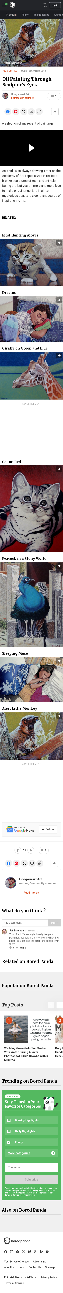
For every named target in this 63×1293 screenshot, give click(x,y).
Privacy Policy (48, 1277)
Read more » (31, 892)
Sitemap (50, 1267)
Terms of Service (14, 1283)
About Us (9, 1267)
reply (23, 947)
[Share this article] (55, 111)
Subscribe (31, 1179)
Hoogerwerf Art (20, 94)
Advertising (39, 1261)
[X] (23, 1251)
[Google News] (47, 1251)
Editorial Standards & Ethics (20, 1277)
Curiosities (10, 71)
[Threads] (35, 1251)
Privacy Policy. (29, 1195)
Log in (55, 5)
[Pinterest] (17, 1251)
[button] (51, 1005)
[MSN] (41, 1251)
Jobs (21, 1267)
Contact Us (35, 1267)
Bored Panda (17, 1241)
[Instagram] (11, 1251)
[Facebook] (5, 1251)
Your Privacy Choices (16, 1261)
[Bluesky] (29, 1251)
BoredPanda (12, 5)
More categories (19, 1153)
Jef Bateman (16, 930)
